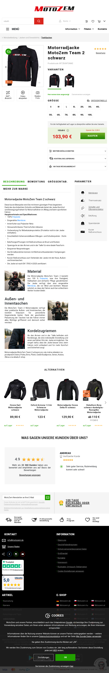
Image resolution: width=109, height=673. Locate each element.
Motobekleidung (10, 38)
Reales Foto (38, 97)
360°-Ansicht (8, 97)
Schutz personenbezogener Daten (72, 549)
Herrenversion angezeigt (58, 94)
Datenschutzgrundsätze (49, 636)
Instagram (16, 553)
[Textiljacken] (22, 66)
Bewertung (100, 53)
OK (65, 657)
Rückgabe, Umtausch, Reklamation (72, 567)
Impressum (62, 562)
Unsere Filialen (14, 547)
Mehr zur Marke (15, 188)
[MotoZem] (54, 9)
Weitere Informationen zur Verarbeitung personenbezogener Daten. (27, 509)
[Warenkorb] (100, 21)
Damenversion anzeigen (81, 94)
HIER (55, 650)
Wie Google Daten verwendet (88, 636)
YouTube (22, 553)
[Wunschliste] (93, 21)
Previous (6, 67)
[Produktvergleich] (86, 21)
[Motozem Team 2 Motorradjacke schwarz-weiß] (69, 80)
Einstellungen (43, 657)
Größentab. (58, 181)
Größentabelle (99, 101)
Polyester (16, 217)
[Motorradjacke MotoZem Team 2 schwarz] (54, 80)
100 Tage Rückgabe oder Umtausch (78, 503)
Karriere (6, 605)
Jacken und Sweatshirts (29, 38)
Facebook (9, 553)
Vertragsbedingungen (29, 504)
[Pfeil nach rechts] (104, 402)
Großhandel (63, 553)
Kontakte (102, 29)
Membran (21, 220)
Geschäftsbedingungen (67, 545)
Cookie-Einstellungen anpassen (71, 571)
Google (69, 622)
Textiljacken (46, 38)
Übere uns (62, 540)
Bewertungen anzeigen (30, 475)
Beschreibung (14, 181)
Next (40, 67)
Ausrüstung (8, 601)
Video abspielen (23, 97)
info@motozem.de (16, 540)
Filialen (87, 29)
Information (71, 29)
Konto (65, 21)
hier (71, 666)
